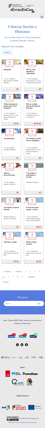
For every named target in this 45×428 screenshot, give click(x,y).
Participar (17, 323)
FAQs (21, 320)
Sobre (5, 320)
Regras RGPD (13, 320)
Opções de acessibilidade (32, 320)
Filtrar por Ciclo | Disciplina (13, 46)
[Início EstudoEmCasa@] (21, 5)
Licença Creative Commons (28, 422)
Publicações (26, 323)
